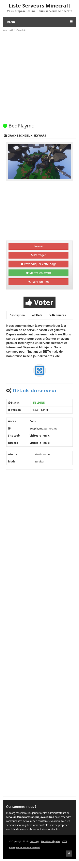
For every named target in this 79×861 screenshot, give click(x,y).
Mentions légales (50, 841)
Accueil (8, 30)
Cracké (21, 30)
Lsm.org (34, 841)
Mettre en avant (40, 273)
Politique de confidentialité (24, 847)
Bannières (58, 315)
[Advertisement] (39, 75)
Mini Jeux (25, 135)
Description (17, 315)
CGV (64, 841)
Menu (10, 22)
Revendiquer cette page (40, 264)
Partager (39, 255)
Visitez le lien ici (40, 435)
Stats (38, 315)
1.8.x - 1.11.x (40, 410)
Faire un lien (40, 282)
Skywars (40, 135)
